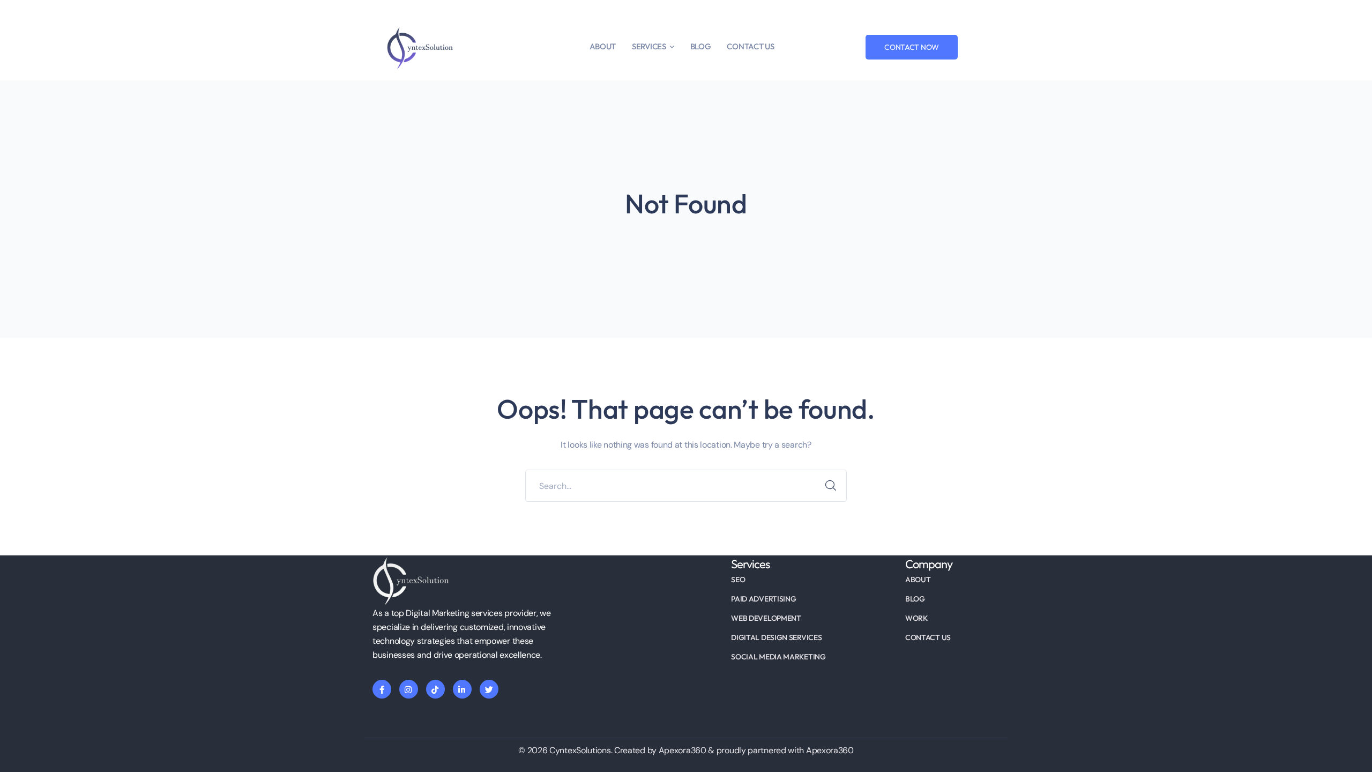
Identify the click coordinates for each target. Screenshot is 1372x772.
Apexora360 (830, 750)
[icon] (381, 689)
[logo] (418, 48)
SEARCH (830, 485)
